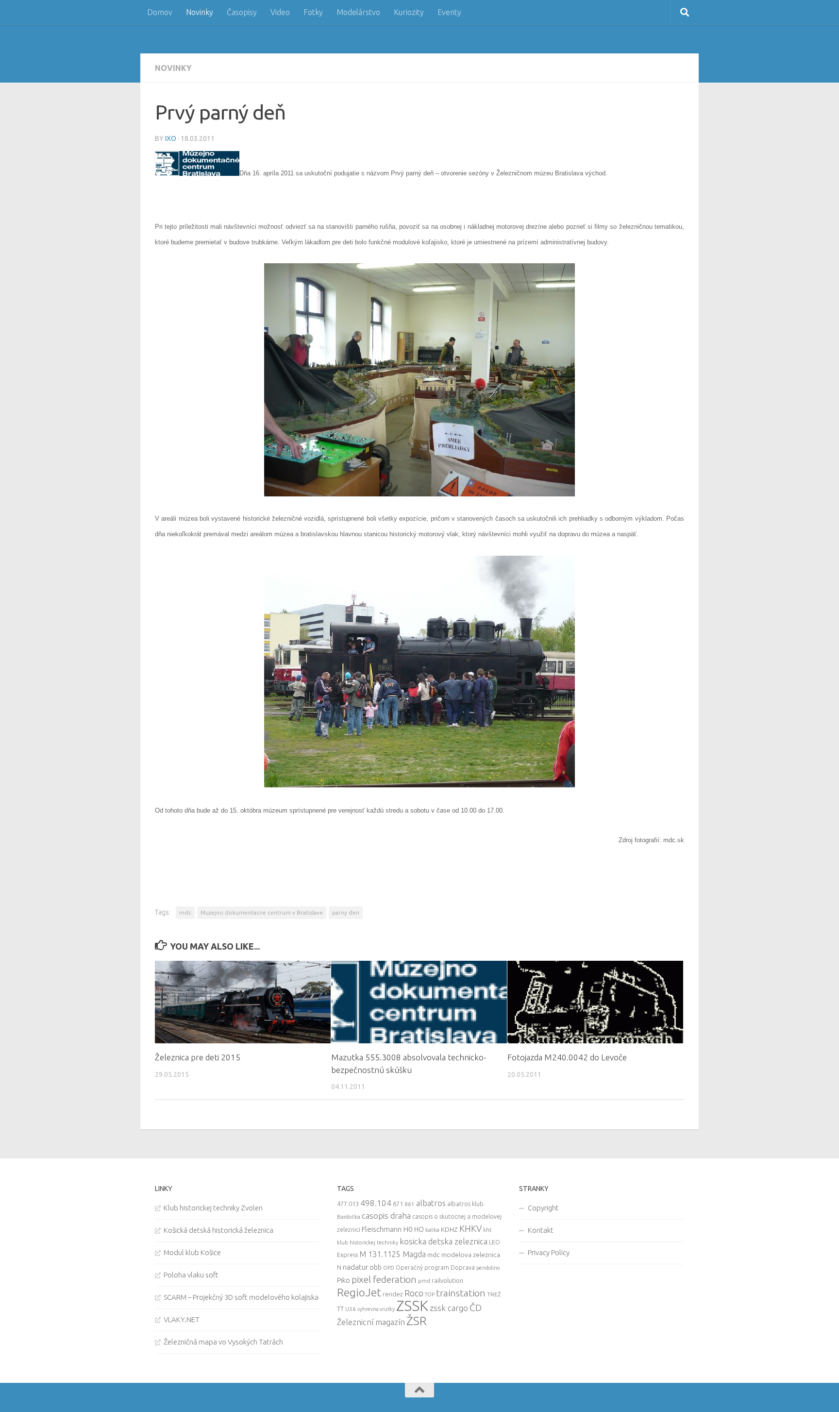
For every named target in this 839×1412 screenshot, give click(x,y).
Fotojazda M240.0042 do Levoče (567, 1057)
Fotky (313, 12)
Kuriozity (409, 12)
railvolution (447, 1280)
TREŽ (494, 1294)
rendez (393, 1294)
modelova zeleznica (470, 1255)
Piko (343, 1280)
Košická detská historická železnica (218, 1230)
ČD (476, 1307)
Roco (413, 1293)
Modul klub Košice (192, 1252)
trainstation (461, 1293)
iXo (170, 138)
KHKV (470, 1228)
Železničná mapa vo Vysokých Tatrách (223, 1342)
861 (409, 1204)
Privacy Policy (549, 1252)
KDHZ (449, 1229)
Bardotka (348, 1217)
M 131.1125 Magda (392, 1254)
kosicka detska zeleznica (443, 1241)
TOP (430, 1294)
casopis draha (386, 1215)
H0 (408, 1229)
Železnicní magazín (371, 1322)
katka (432, 1229)
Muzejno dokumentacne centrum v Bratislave (262, 912)
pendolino (488, 1268)
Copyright (543, 1208)
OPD (388, 1268)
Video (280, 12)
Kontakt (541, 1230)
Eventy (449, 12)
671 (398, 1203)
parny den (345, 912)
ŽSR (416, 1320)
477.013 (348, 1203)
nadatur (355, 1266)
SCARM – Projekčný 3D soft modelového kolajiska (241, 1297)
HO (419, 1229)
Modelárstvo (358, 12)
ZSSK (412, 1306)
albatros (431, 1203)
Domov (159, 12)
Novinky (199, 12)
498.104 (375, 1203)
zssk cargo (449, 1307)
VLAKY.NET (182, 1319)
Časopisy (242, 12)
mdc (185, 912)
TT (340, 1308)
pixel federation (384, 1279)
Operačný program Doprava (435, 1267)
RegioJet (359, 1292)
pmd (424, 1280)
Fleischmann (382, 1229)
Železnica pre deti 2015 (197, 1057)
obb (375, 1267)
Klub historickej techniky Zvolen (213, 1208)
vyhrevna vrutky (376, 1309)
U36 (350, 1309)
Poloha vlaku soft (191, 1275)
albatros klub (465, 1204)
